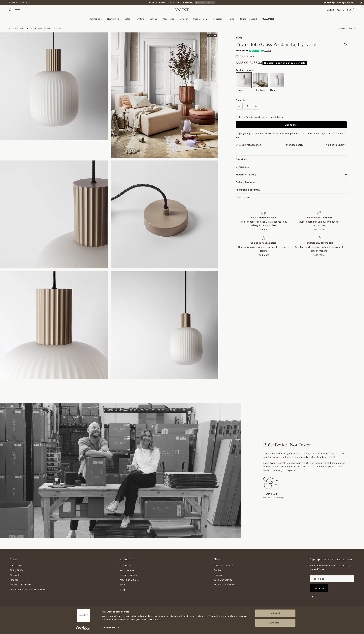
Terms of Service (223, 579)
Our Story (125, 565)
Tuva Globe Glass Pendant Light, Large (43, 28)
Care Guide (16, 565)
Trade (231, 19)
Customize (273, 622)
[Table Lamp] (260, 80)
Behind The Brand (248, 19)
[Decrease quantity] (239, 106)
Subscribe (319, 588)
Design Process (128, 575)
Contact (218, 570)
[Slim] (277, 80)
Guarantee (15, 575)
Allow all (275, 613)
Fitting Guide (16, 570)
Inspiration (218, 19)
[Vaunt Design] (182, 10)
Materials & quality (246, 174)
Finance (14, 579)
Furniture (140, 19)
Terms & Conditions (20, 584)
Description (242, 159)
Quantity (240, 100)
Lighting (153, 19)
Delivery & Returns (224, 565)
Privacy (218, 575)
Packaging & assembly (248, 189)
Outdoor (184, 19)
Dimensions (242, 166)
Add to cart (291, 124)
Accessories (168, 19)
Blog (122, 589)
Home (11, 28)
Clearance (268, 19)
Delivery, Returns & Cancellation (27, 589)
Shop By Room (200, 19)
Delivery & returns (245, 182)
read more (263, 229)
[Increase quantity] (255, 106)
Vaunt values (243, 197)
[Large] (244, 80)
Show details (108, 627)
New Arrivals (113, 19)
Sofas (127, 19)
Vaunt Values (127, 570)
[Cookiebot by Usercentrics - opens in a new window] (83, 628)
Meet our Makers (129, 579)
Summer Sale (95, 19)
